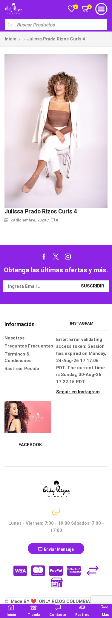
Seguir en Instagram (78, 391)
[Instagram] (68, 257)
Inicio (10, 39)
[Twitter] (56, 257)
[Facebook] (44, 257)
